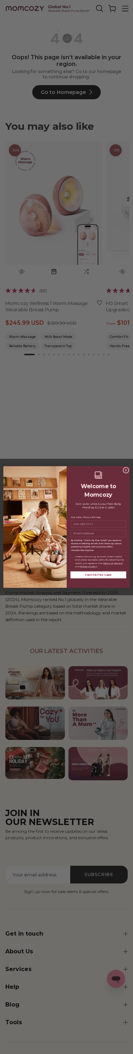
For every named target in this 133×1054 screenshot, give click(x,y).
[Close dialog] (126, 470)
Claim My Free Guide (98, 574)
